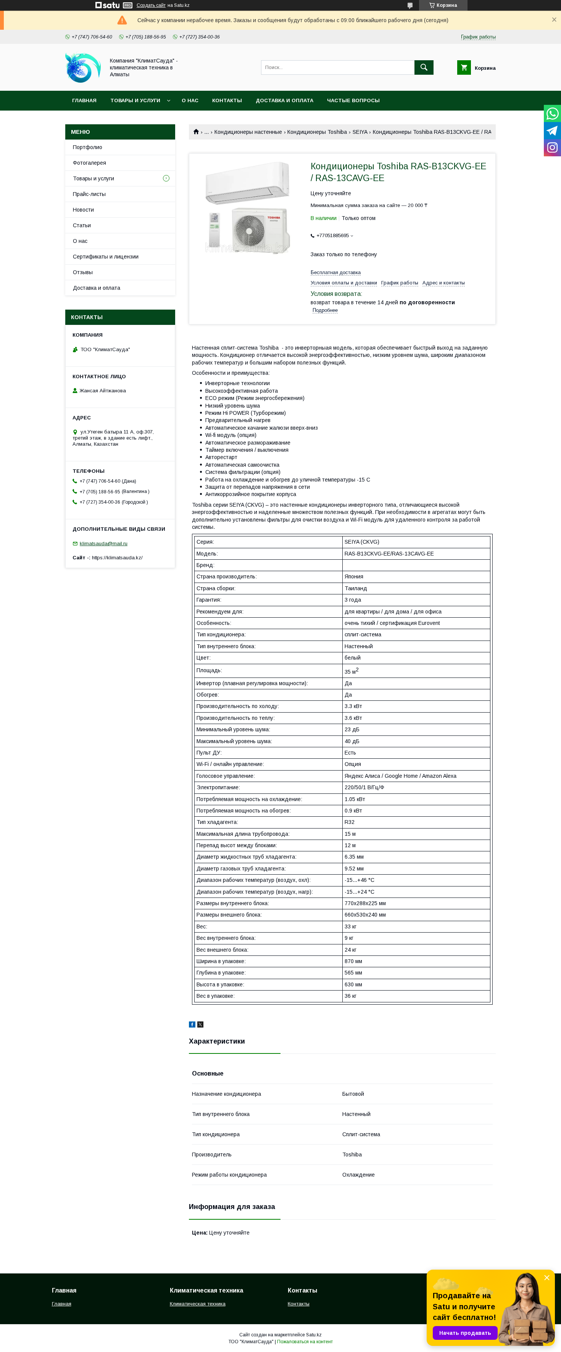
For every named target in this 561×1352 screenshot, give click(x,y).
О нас (190, 100)
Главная (84, 100)
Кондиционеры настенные (248, 132)
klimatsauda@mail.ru (103, 543)
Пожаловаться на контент (305, 1341)
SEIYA (360, 132)
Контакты (227, 100)
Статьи (82, 225)
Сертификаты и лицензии (106, 257)
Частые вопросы (353, 100)
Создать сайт (151, 5)
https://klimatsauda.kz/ (117, 557)
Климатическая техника (198, 1304)
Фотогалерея (89, 163)
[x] (200, 1026)
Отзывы (83, 272)
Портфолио (87, 147)
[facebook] (192, 1026)
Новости (83, 210)
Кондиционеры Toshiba (317, 132)
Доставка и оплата (284, 100)
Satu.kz (314, 1335)
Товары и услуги (135, 100)
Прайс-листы (89, 194)
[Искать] (424, 67)
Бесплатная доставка (336, 272)
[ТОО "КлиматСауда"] (83, 81)
